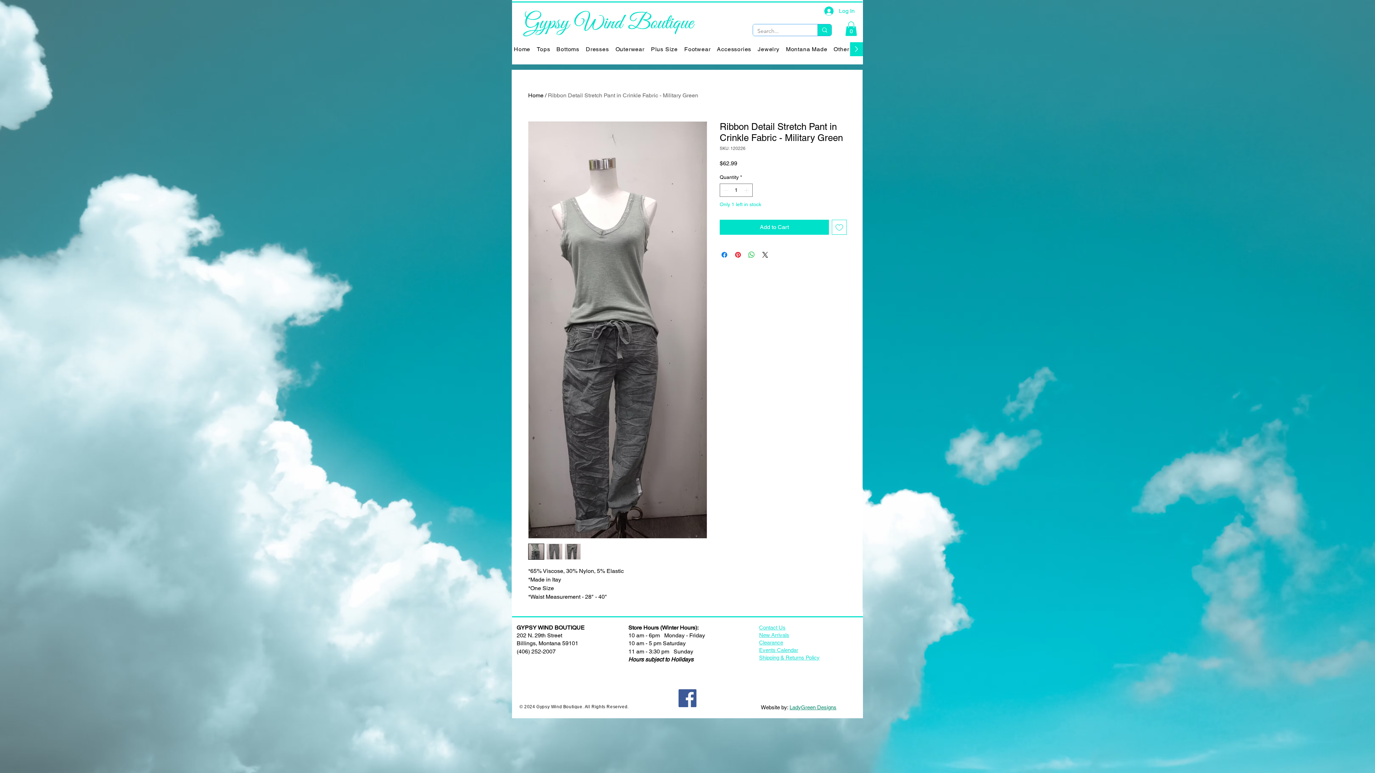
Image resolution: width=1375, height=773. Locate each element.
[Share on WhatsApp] (751, 255)
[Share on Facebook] (724, 255)
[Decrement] (725, 190)
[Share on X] (765, 255)
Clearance (771, 643)
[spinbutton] (736, 190)
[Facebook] (687, 698)
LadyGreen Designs (813, 707)
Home (536, 95)
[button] (851, 28)
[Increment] (747, 190)
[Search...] (824, 30)
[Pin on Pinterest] (738, 255)
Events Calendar (778, 650)
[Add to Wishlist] (839, 227)
